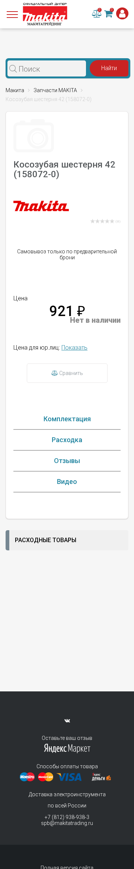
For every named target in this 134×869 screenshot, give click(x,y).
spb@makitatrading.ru (67, 823)
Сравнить (70, 373)
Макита (15, 90)
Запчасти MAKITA (55, 90)
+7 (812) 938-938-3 (67, 817)
